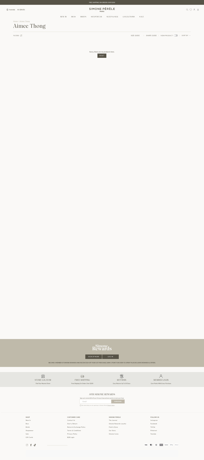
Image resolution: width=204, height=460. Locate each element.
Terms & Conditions (74, 430)
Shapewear (29, 430)
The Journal (113, 420)
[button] (73, 17)
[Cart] (198, 10)
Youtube (153, 434)
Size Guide (135, 35)
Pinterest (153, 430)
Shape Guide (151, 35)
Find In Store (113, 427)
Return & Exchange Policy (76, 427)
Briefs (28, 427)
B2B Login (70, 437)
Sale (27, 434)
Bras (27, 424)
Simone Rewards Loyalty (117, 424)
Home (15, 21)
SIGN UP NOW (93, 356)
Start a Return (72, 424)
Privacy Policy (111, 405)
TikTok (152, 427)
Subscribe (118, 401)
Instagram (154, 420)
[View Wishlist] (190, 10)
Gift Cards (29, 437)
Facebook (153, 424)
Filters (16, 35)
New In (28, 420)
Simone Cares (114, 434)
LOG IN (110, 356)
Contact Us (71, 420)
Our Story (112, 430)
